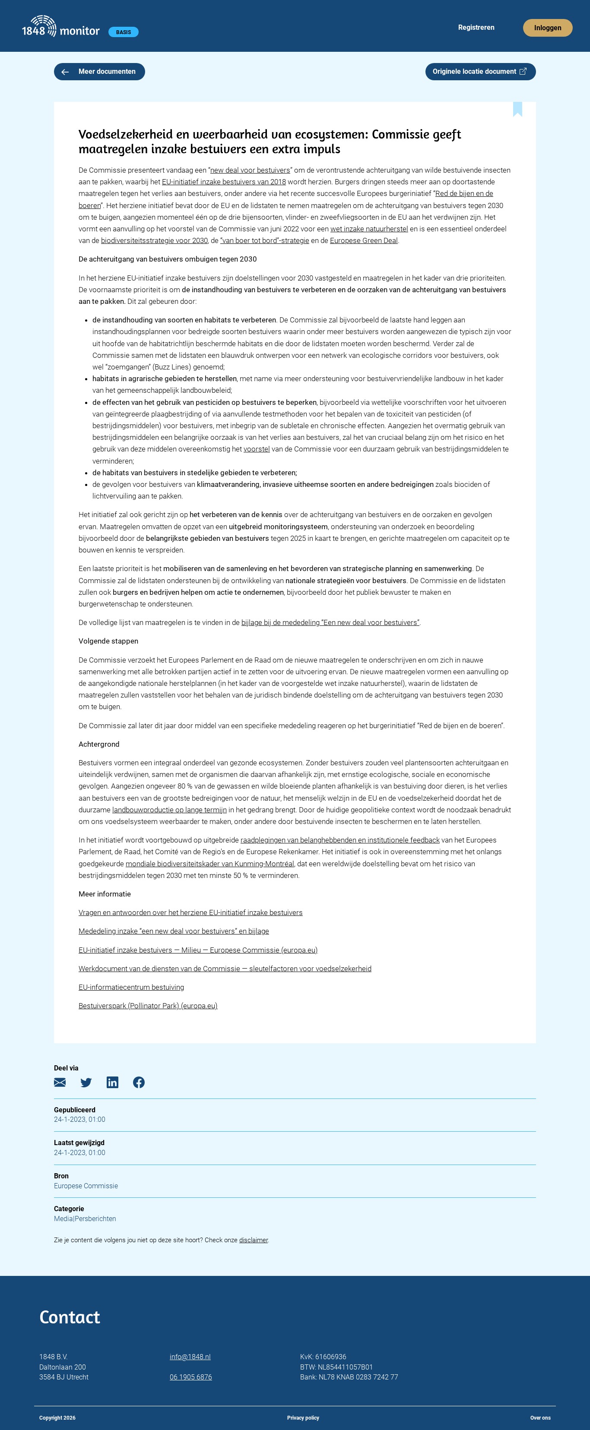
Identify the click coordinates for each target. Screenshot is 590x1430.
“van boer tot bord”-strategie (264, 240)
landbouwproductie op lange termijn (169, 809)
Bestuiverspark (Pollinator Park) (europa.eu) (148, 1005)
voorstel (257, 449)
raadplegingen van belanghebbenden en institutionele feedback (340, 840)
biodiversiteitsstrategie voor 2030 (154, 240)
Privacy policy (303, 1418)
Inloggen (547, 28)
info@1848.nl (190, 1357)
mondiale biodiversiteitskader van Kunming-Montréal (210, 863)
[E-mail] (66, 1084)
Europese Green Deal (364, 240)
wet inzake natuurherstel (369, 228)
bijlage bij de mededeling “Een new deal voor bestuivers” (330, 622)
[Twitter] (92, 1084)
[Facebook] (145, 1084)
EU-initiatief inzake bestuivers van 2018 (224, 181)
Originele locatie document (476, 71)
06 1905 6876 (191, 1377)
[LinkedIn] (119, 1084)
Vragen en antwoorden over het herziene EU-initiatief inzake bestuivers (191, 912)
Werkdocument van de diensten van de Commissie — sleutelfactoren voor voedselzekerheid (225, 968)
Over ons (540, 1418)
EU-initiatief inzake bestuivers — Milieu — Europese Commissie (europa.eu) (198, 950)
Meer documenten (107, 71)
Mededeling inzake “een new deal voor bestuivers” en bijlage (174, 931)
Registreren (476, 27)
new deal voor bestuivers (250, 170)
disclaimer (253, 1240)
